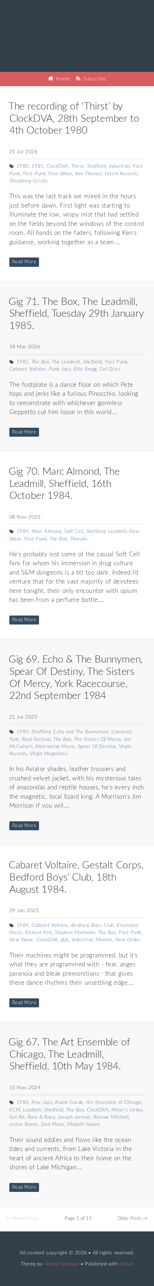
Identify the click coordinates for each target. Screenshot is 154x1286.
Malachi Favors (84, 1124)
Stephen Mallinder (75, 932)
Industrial (119, 166)
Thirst (77, 166)
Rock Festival (36, 739)
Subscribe (94, 79)
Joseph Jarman (74, 1117)
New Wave (60, 173)
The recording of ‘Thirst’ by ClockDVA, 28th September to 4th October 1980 (74, 118)
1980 (22, 166)
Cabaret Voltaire (27, 369)
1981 (38, 166)
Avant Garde (69, 1102)
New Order (127, 939)
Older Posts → (132, 1218)
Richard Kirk (38, 932)
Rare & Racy (41, 1117)
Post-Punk (34, 173)
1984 (22, 531)
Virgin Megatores (49, 753)
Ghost (126, 1264)
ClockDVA (57, 166)
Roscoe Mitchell (111, 1117)
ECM (14, 1110)
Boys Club (102, 925)
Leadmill (117, 531)
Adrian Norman (61, 1264)
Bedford (80, 925)
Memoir (104, 939)
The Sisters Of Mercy (97, 739)
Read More (24, 262)
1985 (22, 362)
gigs (65, 939)
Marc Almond (47, 531)
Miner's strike (126, 1110)
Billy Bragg (85, 369)
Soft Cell (73, 531)
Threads (79, 539)
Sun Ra (17, 1117)
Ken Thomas (88, 173)
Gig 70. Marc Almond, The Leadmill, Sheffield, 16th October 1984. (64, 483)
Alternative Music (55, 746)
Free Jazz (42, 1102)
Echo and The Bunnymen (81, 731)
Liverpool (121, 731)
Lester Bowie (23, 1124)
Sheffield (96, 166)
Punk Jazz (60, 369)
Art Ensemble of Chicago (114, 1102)
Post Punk (116, 362)
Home (62, 79)
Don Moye (52, 1124)
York (14, 739)
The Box (40, 362)
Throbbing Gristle (28, 181)
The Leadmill (66, 362)
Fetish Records (121, 173)
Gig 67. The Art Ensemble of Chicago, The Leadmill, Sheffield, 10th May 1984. (69, 1054)
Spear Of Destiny (97, 746)
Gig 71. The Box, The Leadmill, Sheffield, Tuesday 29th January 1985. (76, 314)
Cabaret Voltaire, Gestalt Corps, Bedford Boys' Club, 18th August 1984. (76, 877)
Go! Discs (110, 369)
